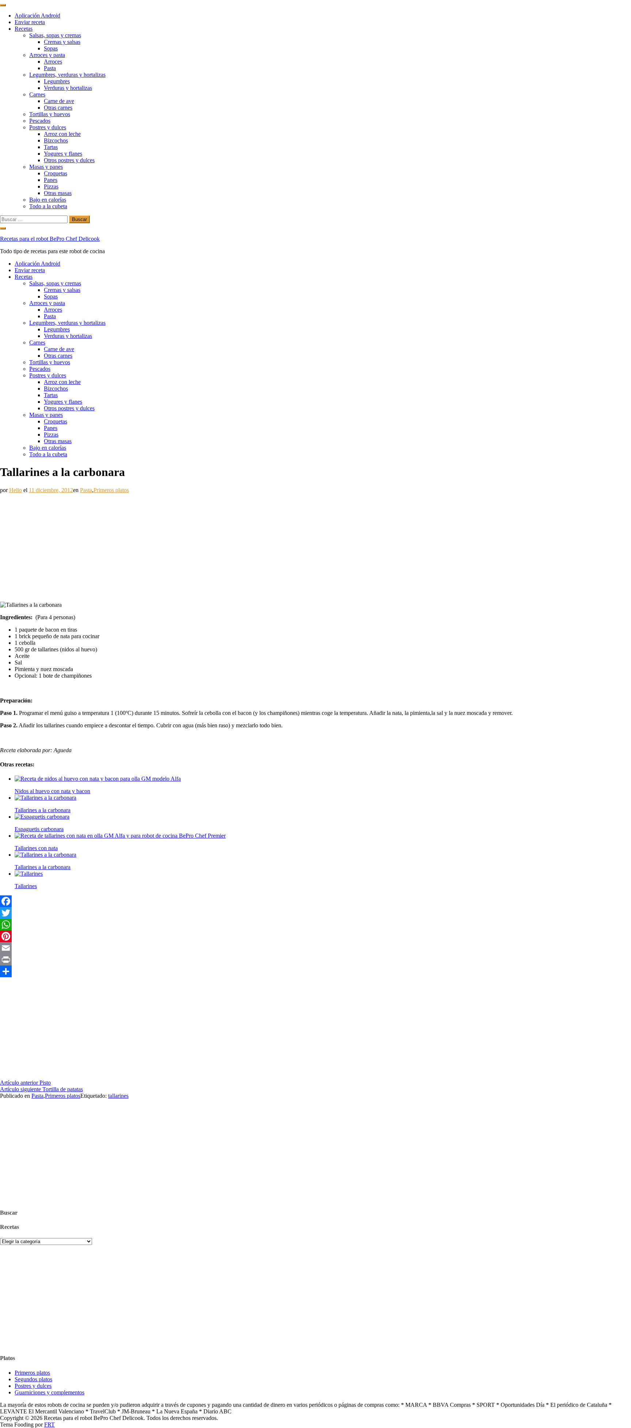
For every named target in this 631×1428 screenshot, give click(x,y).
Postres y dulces (47, 127)
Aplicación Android (37, 15)
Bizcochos (56, 140)
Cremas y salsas (62, 42)
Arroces (53, 61)
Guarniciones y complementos (49, 1392)
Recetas (23, 29)
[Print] (315, 960)
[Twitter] (315, 913)
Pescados (39, 121)
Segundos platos (33, 1379)
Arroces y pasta (47, 55)
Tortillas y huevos (49, 114)
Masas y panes (46, 167)
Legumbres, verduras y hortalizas (67, 75)
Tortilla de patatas (41, 1089)
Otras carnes (58, 107)
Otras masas (58, 193)
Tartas (51, 147)
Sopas (51, 48)
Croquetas (55, 173)
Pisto (25, 1082)
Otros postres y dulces (69, 160)
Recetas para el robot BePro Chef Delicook (50, 239)
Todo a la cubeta (48, 206)
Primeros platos (111, 490)
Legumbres (57, 81)
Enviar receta (30, 22)
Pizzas (51, 186)
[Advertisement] (219, 545)
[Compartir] (315, 971)
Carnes (37, 94)
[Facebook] (315, 901)
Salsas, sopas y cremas (55, 35)
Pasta (50, 68)
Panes (50, 180)
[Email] (315, 948)
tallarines (118, 1096)
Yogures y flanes (63, 154)
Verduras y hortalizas (68, 88)
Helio (15, 490)
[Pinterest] (315, 936)
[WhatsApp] (315, 924)
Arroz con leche (62, 134)
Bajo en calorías (47, 200)
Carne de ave (59, 101)
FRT (49, 1424)
